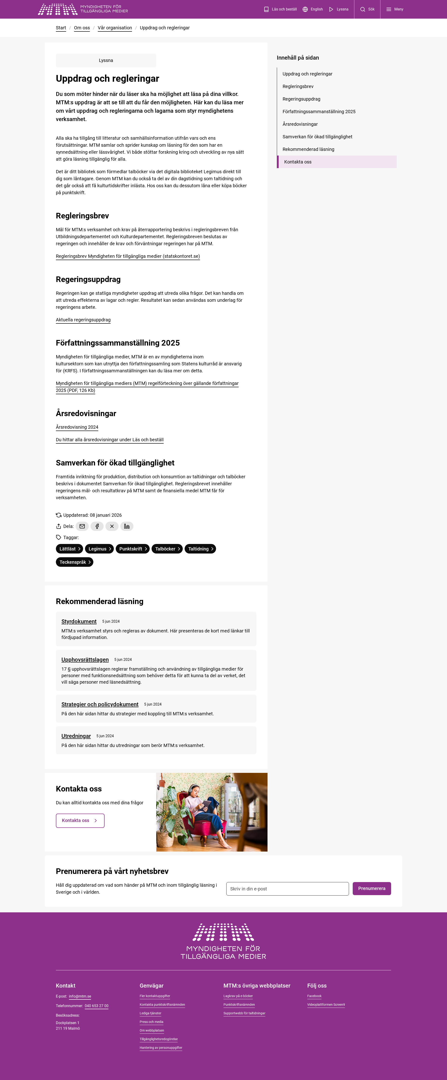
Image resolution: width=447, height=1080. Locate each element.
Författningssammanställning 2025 (319, 111)
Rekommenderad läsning (308, 149)
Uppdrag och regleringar (307, 74)
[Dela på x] (112, 526)
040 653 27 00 (96, 1006)
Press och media (151, 1022)
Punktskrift (134, 550)
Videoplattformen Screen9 (326, 1004)
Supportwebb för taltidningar (244, 1013)
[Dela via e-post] (82, 526)
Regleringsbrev (298, 86)
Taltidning (202, 550)
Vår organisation (115, 28)
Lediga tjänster (150, 1013)
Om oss (82, 28)
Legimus (101, 550)
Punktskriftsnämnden (239, 1004)
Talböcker (169, 550)
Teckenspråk (76, 563)
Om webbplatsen (152, 1030)
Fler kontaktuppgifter (155, 996)
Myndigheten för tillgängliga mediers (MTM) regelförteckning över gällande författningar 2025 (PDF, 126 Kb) (147, 386)
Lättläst (71, 550)
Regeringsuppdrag (301, 99)
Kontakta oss (75, 820)
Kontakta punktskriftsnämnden (162, 1004)
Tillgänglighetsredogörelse (159, 1039)
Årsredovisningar (300, 124)
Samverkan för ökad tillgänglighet (317, 136)
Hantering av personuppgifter (161, 1047)
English (317, 9)
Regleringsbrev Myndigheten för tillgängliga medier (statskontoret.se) (128, 256)
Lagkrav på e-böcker (238, 996)
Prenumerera (372, 888)
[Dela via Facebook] (97, 526)
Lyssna (343, 9)
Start (61, 28)
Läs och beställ (284, 9)
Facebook (314, 996)
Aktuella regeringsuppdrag (83, 320)
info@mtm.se (80, 996)
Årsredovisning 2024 (77, 427)
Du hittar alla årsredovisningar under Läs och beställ (110, 439)
